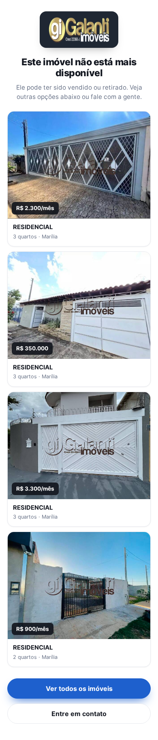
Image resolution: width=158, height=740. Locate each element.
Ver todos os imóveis (79, 688)
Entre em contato (79, 714)
